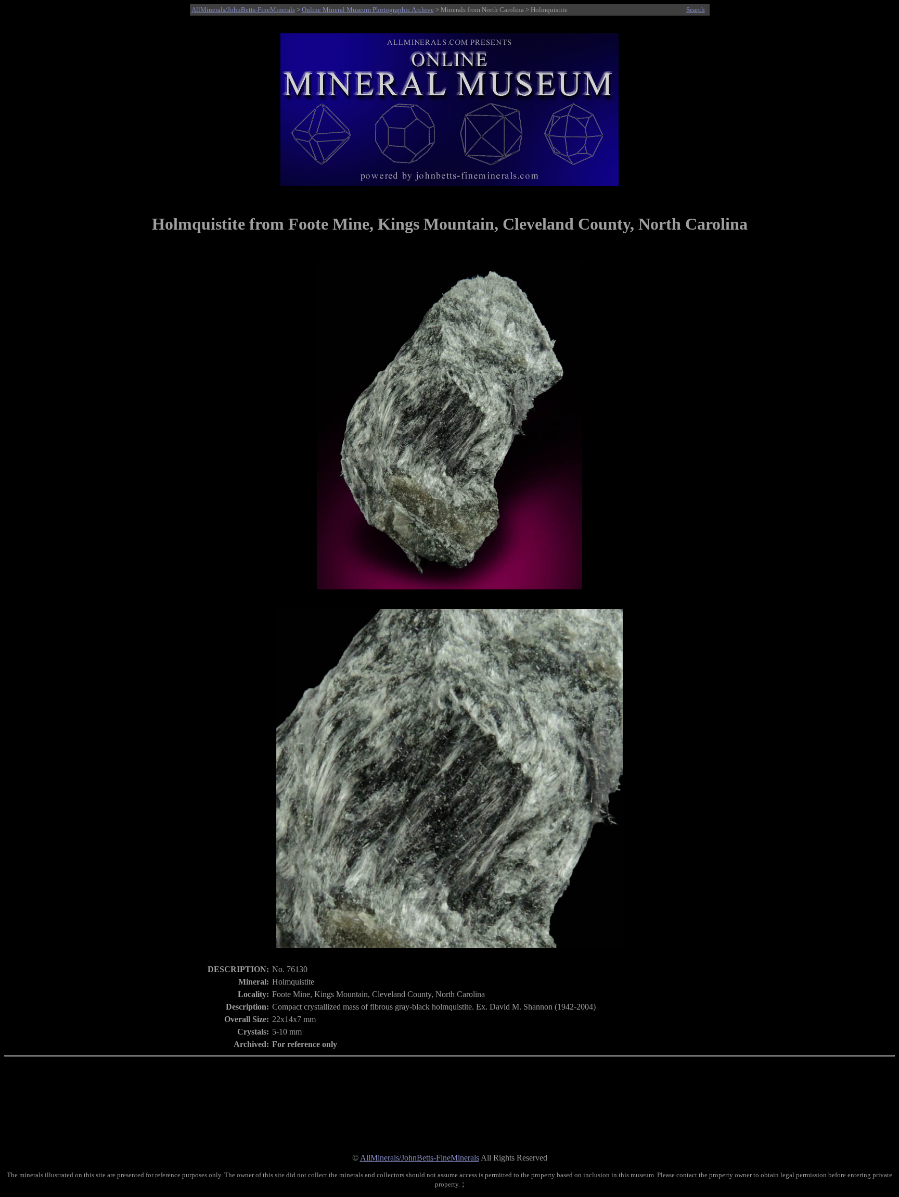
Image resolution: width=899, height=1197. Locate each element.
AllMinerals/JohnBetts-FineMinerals (243, 10)
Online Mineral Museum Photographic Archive (368, 10)
